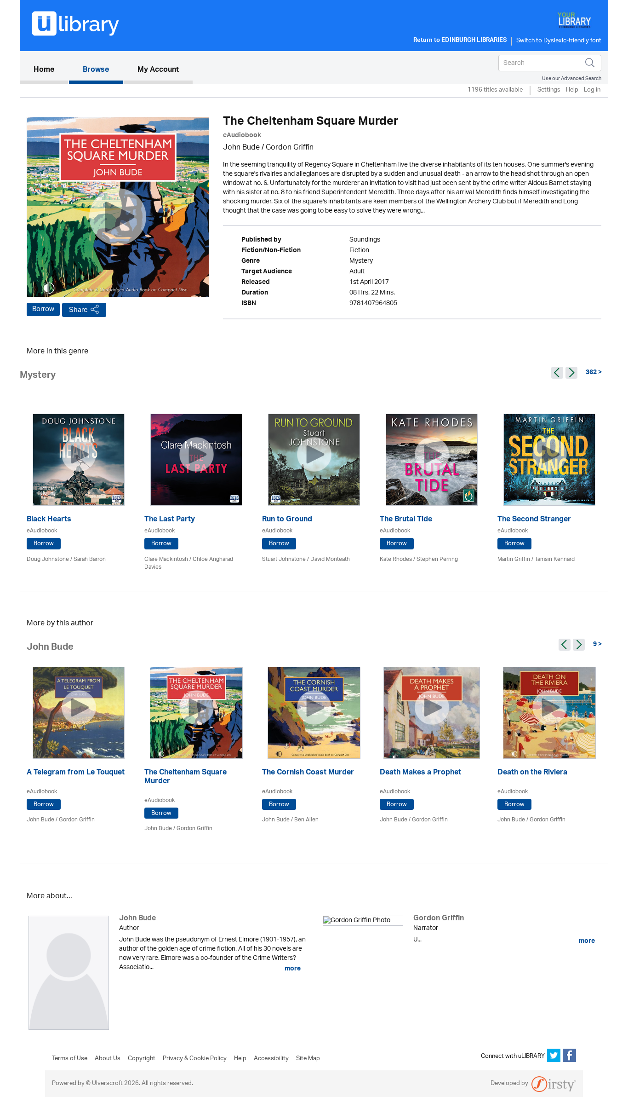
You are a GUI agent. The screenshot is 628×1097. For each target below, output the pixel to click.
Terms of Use (69, 1058)
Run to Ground (287, 520)
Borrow (43, 309)
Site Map (308, 1058)
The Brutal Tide (406, 520)
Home (51, 70)
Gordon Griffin (290, 148)
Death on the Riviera (532, 773)
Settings (548, 90)
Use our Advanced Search (571, 78)
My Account (158, 70)
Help (572, 90)
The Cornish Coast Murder (308, 773)
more (292, 968)
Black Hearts (49, 520)
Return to (460, 41)
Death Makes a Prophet (420, 773)
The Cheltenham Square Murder (185, 777)
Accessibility (271, 1058)
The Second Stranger (534, 520)
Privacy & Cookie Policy (195, 1058)
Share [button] (78, 310)
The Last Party (169, 520)
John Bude (241, 148)
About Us (107, 1058)
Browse (96, 70)
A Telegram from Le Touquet (76, 773)
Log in (592, 90)
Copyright (141, 1058)
